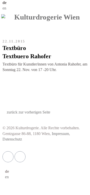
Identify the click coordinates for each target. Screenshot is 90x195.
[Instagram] (20, 156)
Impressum (60, 134)
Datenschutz (12, 139)
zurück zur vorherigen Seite (28, 112)
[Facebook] (8, 156)
